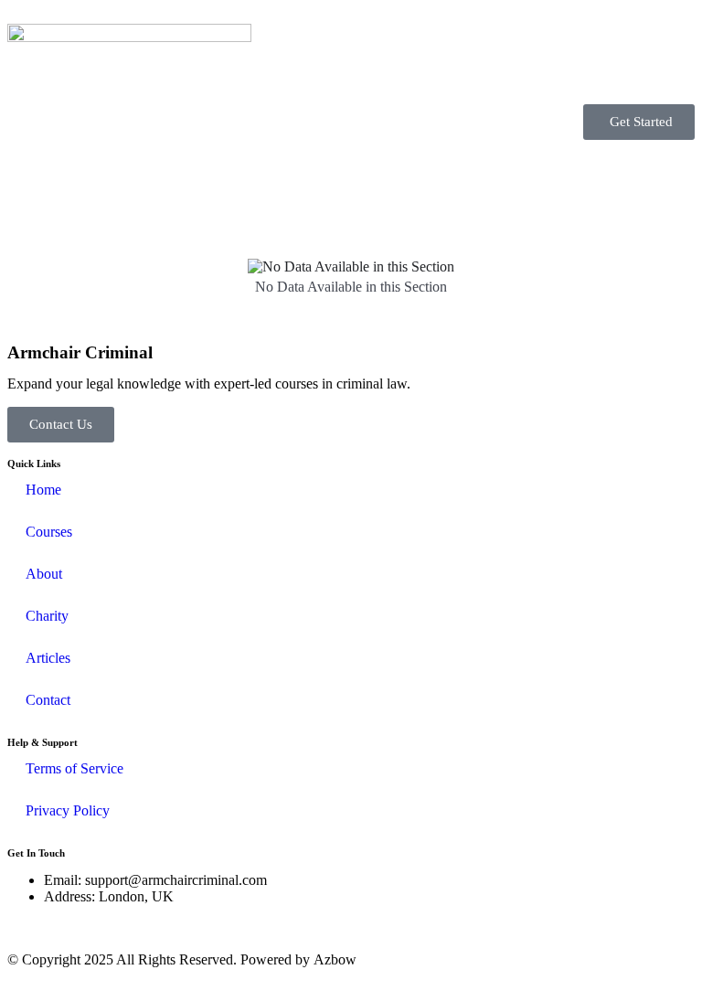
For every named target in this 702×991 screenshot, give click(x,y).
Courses (49, 531)
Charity (47, 615)
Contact (48, 700)
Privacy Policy (68, 810)
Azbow (335, 959)
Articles (48, 658)
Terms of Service (74, 768)
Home (43, 489)
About (44, 573)
